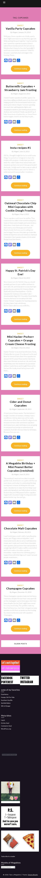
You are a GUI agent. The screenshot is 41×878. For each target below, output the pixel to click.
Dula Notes (4, 694)
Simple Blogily (33, 875)
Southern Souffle (6, 700)
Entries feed (5, 723)
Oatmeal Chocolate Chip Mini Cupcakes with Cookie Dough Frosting (20, 207)
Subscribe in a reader (8, 856)
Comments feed (6, 726)
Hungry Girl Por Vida (7, 697)
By (14, 32)
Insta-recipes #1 (20, 147)
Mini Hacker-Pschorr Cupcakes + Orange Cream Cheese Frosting (20, 340)
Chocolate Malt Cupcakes (20, 528)
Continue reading (20, 69)
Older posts (20, 644)
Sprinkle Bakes (6, 703)
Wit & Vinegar (5, 706)
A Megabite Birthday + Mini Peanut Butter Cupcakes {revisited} (20, 467)
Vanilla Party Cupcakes (20, 28)
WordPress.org (6, 729)
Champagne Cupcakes (20, 588)
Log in (3, 720)
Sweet (20, 25)
